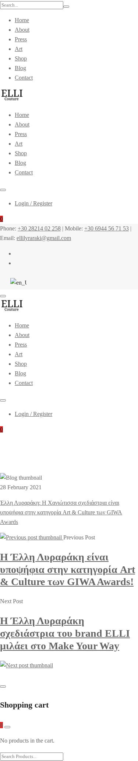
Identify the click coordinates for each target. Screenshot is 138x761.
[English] (16, 282)
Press (21, 39)
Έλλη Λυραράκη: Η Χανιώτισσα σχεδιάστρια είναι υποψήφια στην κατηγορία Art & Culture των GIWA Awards (61, 512)
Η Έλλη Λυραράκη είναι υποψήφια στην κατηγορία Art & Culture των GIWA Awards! (67, 569)
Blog (20, 68)
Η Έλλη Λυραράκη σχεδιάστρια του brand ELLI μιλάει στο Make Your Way (65, 633)
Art (18, 49)
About (22, 30)
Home (22, 20)
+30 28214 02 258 (39, 228)
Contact (24, 77)
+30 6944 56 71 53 (106, 228)
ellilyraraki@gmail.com (44, 238)
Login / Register (33, 203)
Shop (21, 58)
